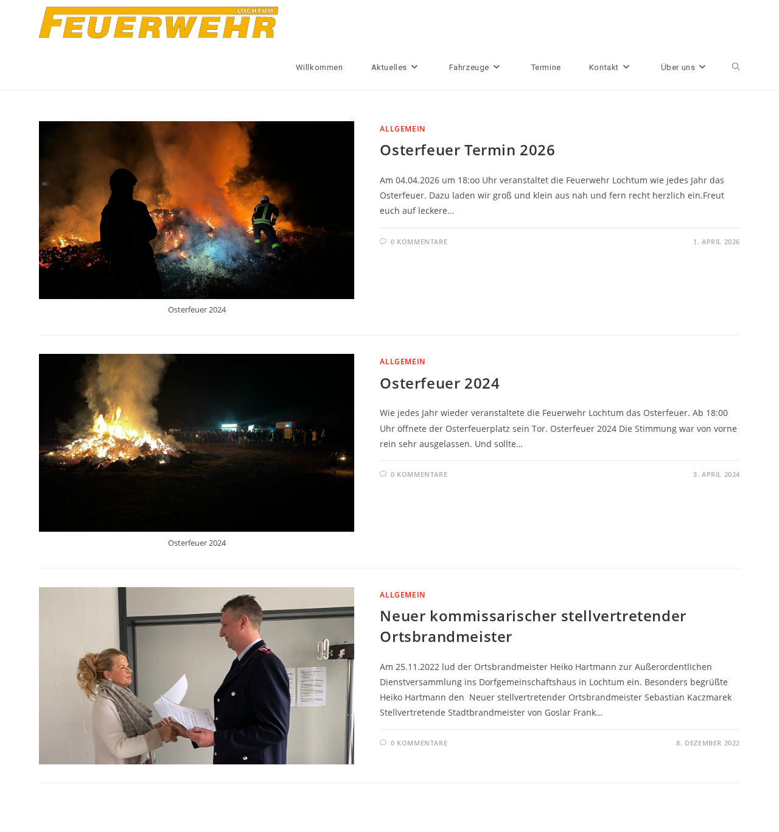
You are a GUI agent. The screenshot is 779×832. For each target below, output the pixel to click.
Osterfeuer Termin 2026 (467, 149)
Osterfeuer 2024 (440, 383)
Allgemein (402, 129)
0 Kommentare (419, 241)
